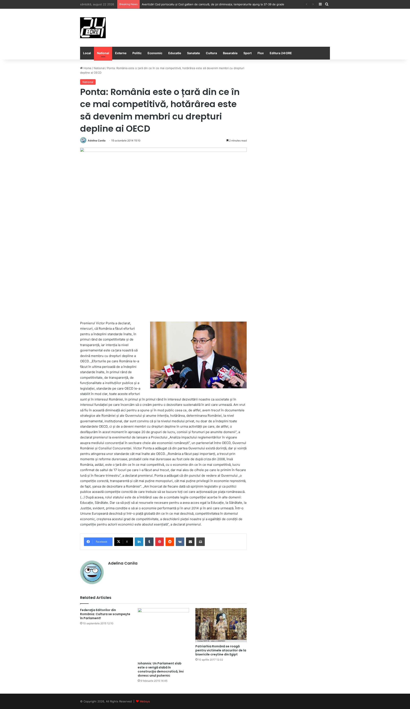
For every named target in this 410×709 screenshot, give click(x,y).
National (103, 53)
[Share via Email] (190, 541)
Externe (120, 53)
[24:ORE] (93, 27)
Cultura (211, 53)
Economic (155, 53)
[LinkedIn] (139, 541)
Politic (137, 53)
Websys (145, 701)
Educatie (174, 53)
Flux (261, 53)
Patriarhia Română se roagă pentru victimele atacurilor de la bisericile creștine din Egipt (220, 650)
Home (87, 68)
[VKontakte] (180, 541)
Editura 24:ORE (281, 53)
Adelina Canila (96, 140)
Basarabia (230, 53)
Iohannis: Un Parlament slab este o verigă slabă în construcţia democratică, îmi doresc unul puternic (161, 669)
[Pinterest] (159, 541)
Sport (247, 53)
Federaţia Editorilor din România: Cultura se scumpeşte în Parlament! (105, 614)
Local (87, 53)
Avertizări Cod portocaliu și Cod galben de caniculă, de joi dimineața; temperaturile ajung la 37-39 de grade (213, 4)
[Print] (200, 541)
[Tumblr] (149, 541)
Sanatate (193, 53)
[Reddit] (169, 541)
